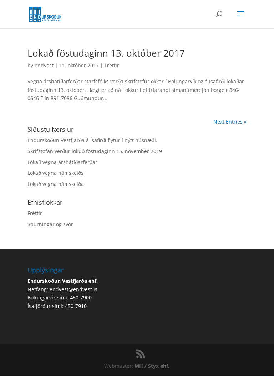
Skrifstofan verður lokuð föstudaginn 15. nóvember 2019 (94, 151)
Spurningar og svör (50, 224)
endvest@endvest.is (73, 289)
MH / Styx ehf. (152, 365)
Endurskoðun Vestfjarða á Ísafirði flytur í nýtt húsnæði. (92, 140)
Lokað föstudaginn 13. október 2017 (106, 53)
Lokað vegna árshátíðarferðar (62, 162)
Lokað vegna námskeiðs (55, 172)
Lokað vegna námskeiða (55, 184)
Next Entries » (230, 121)
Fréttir (112, 65)
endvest (44, 65)
